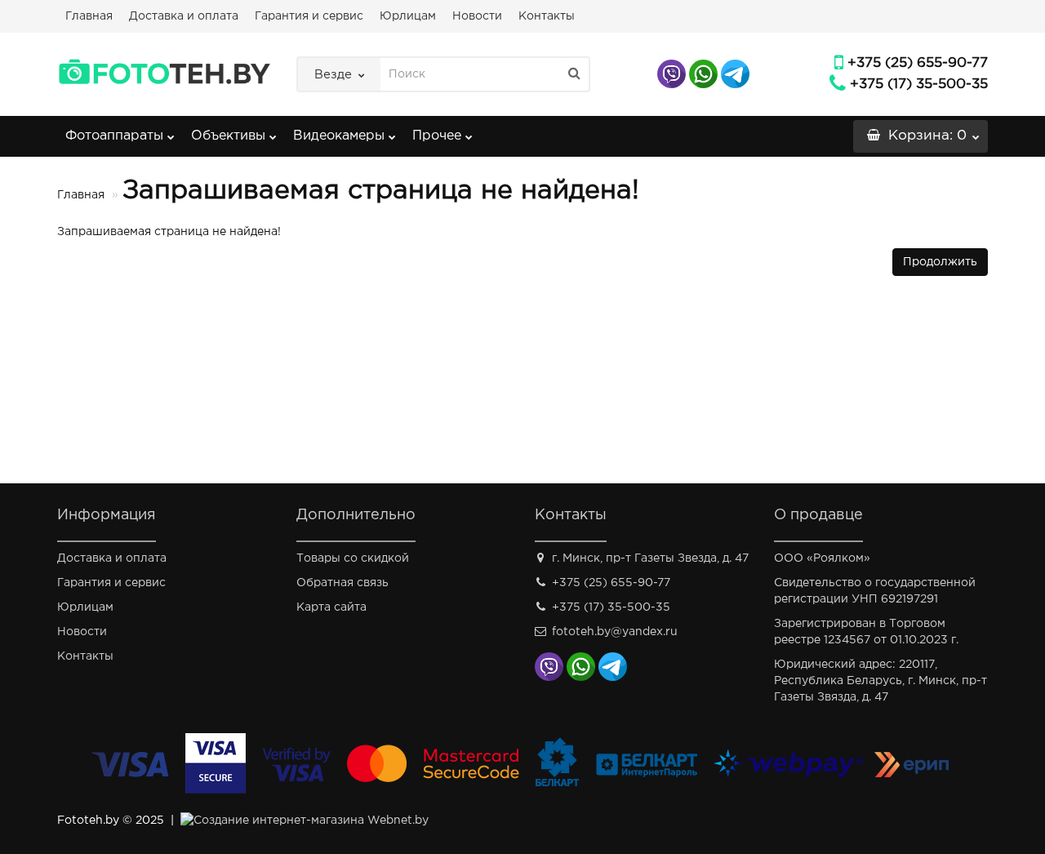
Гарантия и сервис (309, 16)
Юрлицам (408, 16)
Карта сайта (331, 607)
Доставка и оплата (183, 16)
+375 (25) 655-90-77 (917, 63)
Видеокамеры (339, 136)
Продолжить (940, 262)
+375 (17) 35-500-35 (919, 84)
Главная (89, 16)
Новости (477, 16)
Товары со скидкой (352, 558)
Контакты (546, 16)
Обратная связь (342, 583)
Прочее (436, 136)
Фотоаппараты (114, 136)
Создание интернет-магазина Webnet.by (311, 820)
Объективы (228, 136)
